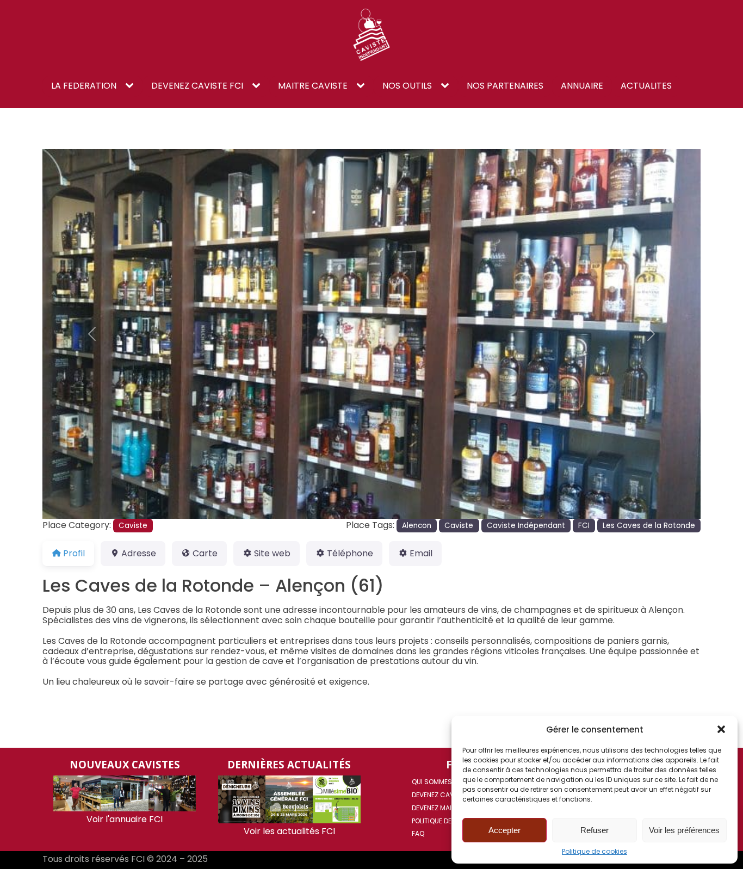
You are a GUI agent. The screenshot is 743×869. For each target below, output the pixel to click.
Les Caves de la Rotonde (649, 525)
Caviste (133, 525)
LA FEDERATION (83, 85)
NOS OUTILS (407, 85)
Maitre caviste (313, 85)
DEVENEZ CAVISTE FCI (197, 85)
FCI (584, 525)
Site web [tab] (272, 553)
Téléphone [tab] (350, 553)
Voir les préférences (684, 830)
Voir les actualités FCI (289, 831)
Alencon (416, 525)
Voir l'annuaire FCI (124, 819)
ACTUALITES (646, 85)
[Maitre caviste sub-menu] (362, 86)
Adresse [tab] (138, 553)
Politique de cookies (594, 851)
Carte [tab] (205, 553)
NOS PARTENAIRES (505, 85)
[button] (721, 729)
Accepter (504, 830)
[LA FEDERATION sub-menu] (131, 86)
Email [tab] (421, 553)
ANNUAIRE (582, 85)
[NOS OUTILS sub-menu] (447, 86)
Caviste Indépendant (526, 525)
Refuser (594, 830)
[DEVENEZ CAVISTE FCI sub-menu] (258, 86)
